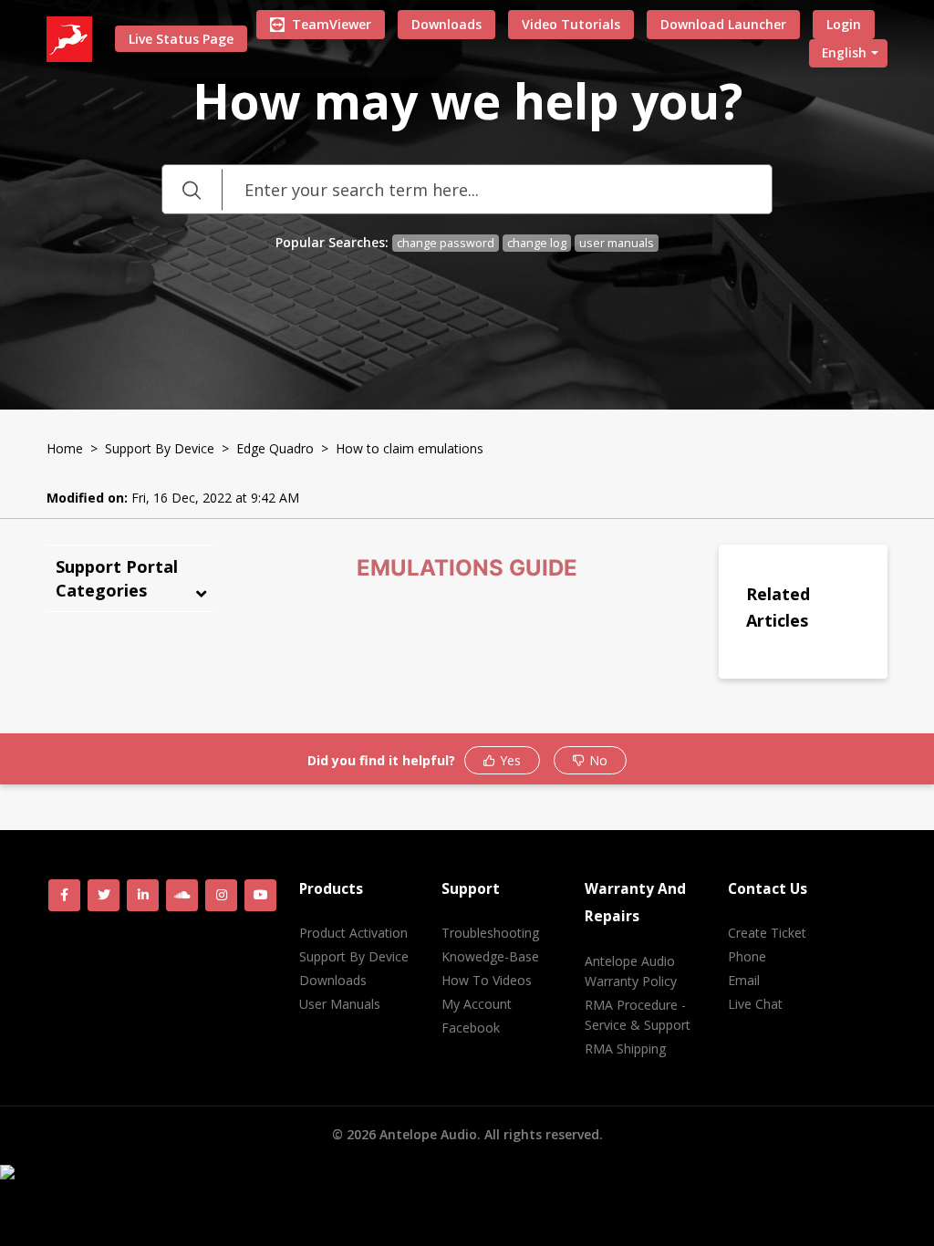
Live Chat (755, 1003)
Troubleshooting (490, 932)
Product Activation (353, 932)
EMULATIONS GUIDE (467, 568)
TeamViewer (331, 24)
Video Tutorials (571, 24)
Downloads (446, 24)
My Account (476, 1003)
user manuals (616, 243)
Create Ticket (767, 932)
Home (65, 448)
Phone (747, 956)
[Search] (191, 189)
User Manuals (339, 1003)
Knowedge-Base (490, 956)
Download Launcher (723, 24)
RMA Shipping (625, 1048)
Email (744, 980)
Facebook (470, 1027)
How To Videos (486, 980)
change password (445, 243)
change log (536, 243)
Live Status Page (181, 38)
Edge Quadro (275, 448)
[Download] (433, 387)
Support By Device (159, 448)
